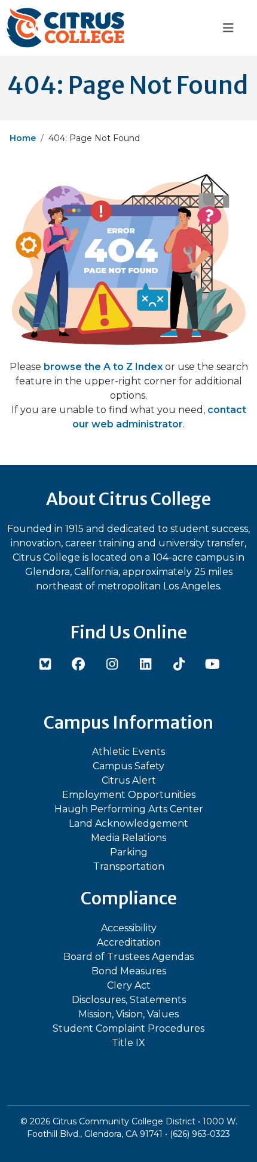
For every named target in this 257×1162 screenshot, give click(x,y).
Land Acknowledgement (128, 823)
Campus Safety (128, 766)
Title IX (128, 1042)
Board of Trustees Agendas (128, 956)
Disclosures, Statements (129, 999)
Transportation (128, 866)
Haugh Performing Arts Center (128, 809)
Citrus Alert (129, 780)
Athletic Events (128, 751)
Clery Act (129, 985)
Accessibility (129, 928)
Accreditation (129, 942)
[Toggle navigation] (228, 28)
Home (23, 138)
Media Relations (128, 837)
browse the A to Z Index (103, 366)
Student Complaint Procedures (128, 1028)
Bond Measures (128, 971)
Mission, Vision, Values (128, 1014)
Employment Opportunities (128, 794)
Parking (129, 852)
